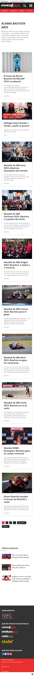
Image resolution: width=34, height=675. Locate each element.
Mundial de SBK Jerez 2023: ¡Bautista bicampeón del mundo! (16, 168)
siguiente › (21, 523)
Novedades (13, 11)
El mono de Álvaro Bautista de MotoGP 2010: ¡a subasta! (14, 78)
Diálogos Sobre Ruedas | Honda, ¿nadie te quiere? (17, 124)
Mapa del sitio (5, 666)
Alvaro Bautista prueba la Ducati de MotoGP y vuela (16, 499)
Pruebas (21, 11)
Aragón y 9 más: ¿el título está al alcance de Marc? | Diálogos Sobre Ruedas (21, 578)
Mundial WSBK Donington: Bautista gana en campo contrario (17, 451)
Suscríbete (4, 11)
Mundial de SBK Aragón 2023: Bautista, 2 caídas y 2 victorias (17, 265)
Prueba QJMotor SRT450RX (18, 1)
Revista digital (5, 671)
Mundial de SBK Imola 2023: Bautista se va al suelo (15, 405)
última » (5, 526)
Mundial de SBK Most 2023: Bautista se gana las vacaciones (15, 360)
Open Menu (31, 5)
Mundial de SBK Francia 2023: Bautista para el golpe (16, 312)
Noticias (29, 11)
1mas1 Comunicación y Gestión (14, 662)
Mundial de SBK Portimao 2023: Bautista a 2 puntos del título (16, 216)
